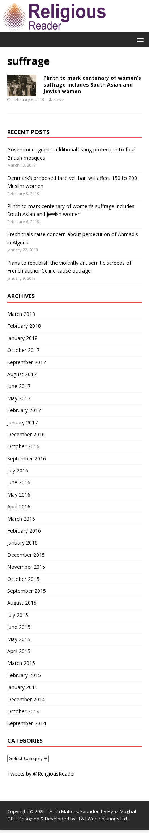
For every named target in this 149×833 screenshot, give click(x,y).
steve (59, 99)
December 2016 (26, 434)
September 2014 (26, 723)
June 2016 (18, 482)
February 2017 (24, 410)
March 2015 (21, 663)
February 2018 (24, 325)
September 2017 (26, 362)
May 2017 (18, 398)
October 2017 (23, 350)
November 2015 (26, 566)
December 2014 (26, 699)
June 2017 (18, 386)
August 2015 (22, 602)
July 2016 (17, 470)
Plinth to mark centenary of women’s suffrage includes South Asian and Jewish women (92, 84)
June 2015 (18, 626)
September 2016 (26, 458)
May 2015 (18, 639)
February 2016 (24, 530)
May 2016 (18, 494)
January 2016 (22, 542)
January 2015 (22, 687)
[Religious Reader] (54, 28)
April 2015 (18, 651)
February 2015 (24, 675)
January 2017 (22, 422)
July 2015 (17, 615)
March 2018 (21, 313)
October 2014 (23, 711)
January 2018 (22, 338)
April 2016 (18, 506)
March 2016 (21, 518)
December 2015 (26, 554)
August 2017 (22, 374)
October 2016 (23, 446)
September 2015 (26, 590)
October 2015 (23, 579)
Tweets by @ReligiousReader (41, 773)
